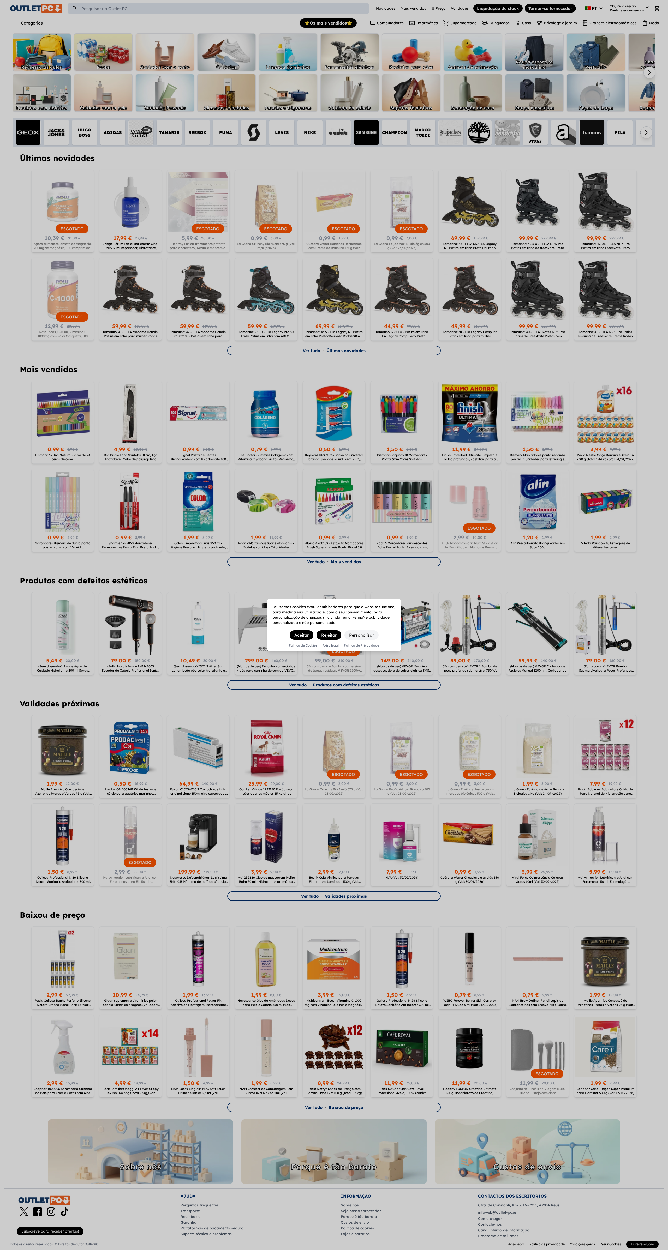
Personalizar (361, 635)
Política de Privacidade (361, 645)
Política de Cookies (303, 645)
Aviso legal (331, 645)
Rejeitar (329, 635)
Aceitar (301, 635)
